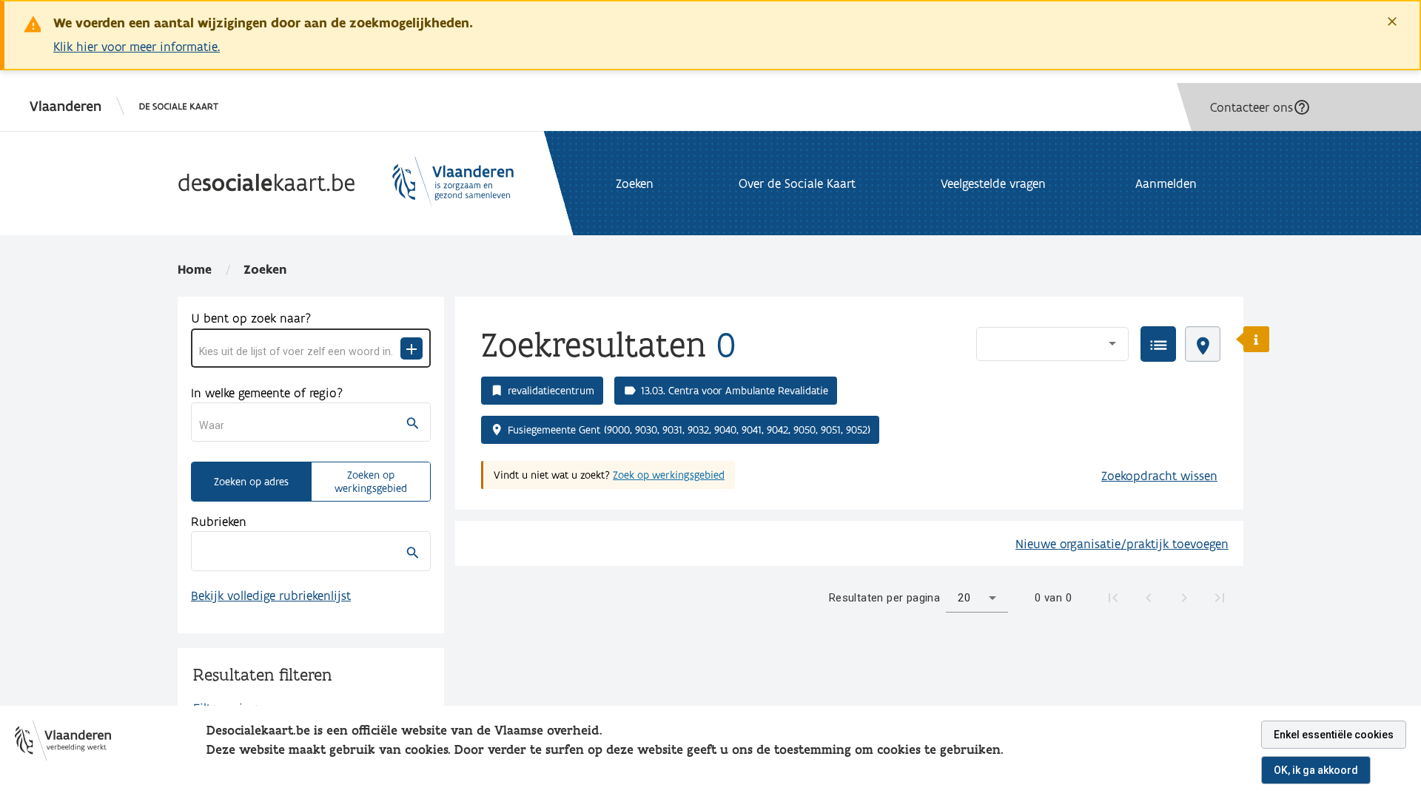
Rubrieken (218, 521)
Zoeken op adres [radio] (251, 481)
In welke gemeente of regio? (267, 392)
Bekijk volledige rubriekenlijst (271, 595)
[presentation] (1158, 344)
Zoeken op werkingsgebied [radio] (371, 481)
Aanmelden (1166, 183)
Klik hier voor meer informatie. (136, 46)
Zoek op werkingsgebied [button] (669, 475)
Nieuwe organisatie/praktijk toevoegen (1122, 543)
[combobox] (300, 351)
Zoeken (264, 269)
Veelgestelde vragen (993, 183)
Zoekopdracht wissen (1159, 475)
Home (195, 269)
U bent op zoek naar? (251, 318)
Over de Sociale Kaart (797, 183)
